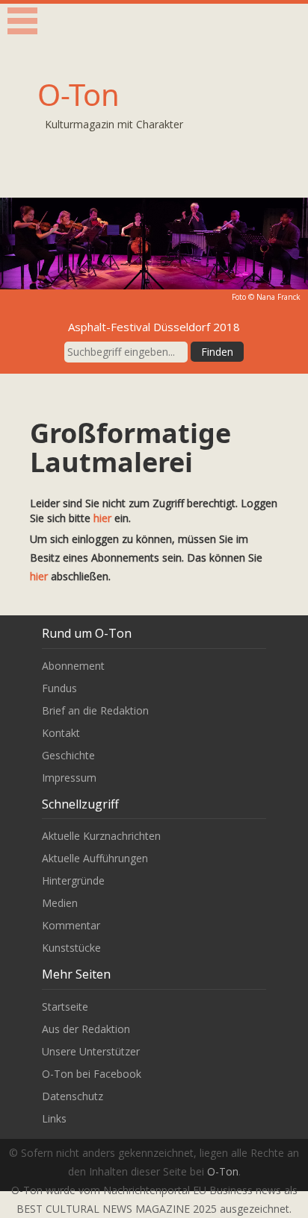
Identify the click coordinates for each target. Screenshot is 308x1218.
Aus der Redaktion (86, 1029)
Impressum (69, 777)
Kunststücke (71, 948)
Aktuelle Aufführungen (95, 858)
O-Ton (78, 94)
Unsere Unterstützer (91, 1051)
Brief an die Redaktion (95, 710)
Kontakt (61, 733)
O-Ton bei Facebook (91, 1074)
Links (54, 1118)
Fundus (59, 688)
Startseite (65, 1006)
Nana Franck (278, 297)
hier (102, 518)
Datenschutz (72, 1096)
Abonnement (73, 666)
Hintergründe (73, 880)
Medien (60, 903)
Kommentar (71, 925)
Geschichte (68, 755)
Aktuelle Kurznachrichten (101, 836)
